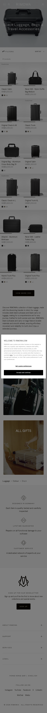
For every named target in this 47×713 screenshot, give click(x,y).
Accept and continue (23, 373)
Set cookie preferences (24, 366)
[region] (23, 356)
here (11, 355)
